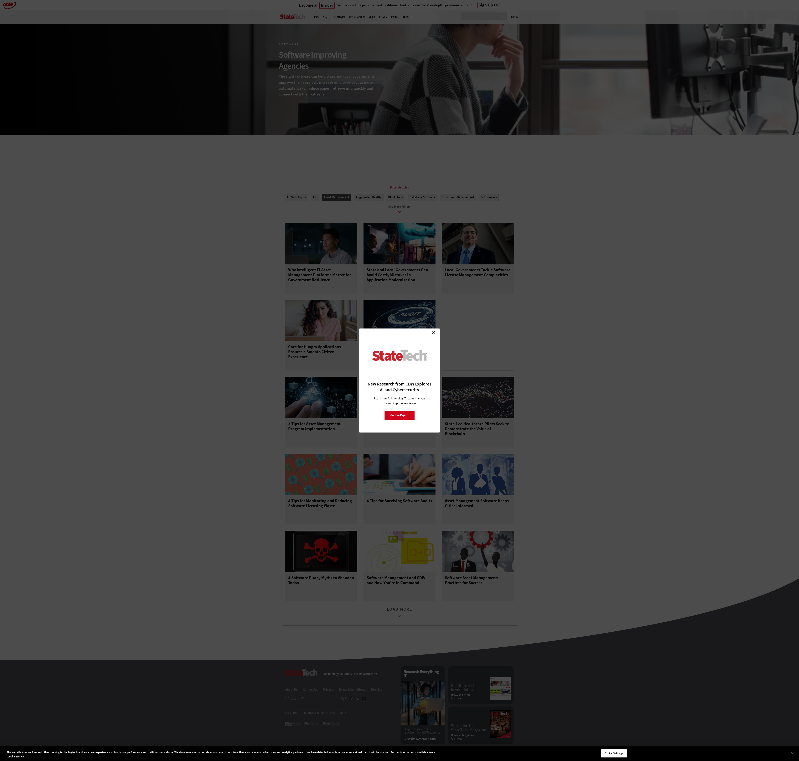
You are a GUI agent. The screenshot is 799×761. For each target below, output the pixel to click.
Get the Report (399, 415)
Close (433, 333)
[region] (399, 753)
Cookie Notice (16, 756)
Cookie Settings (613, 753)
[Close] (792, 753)
